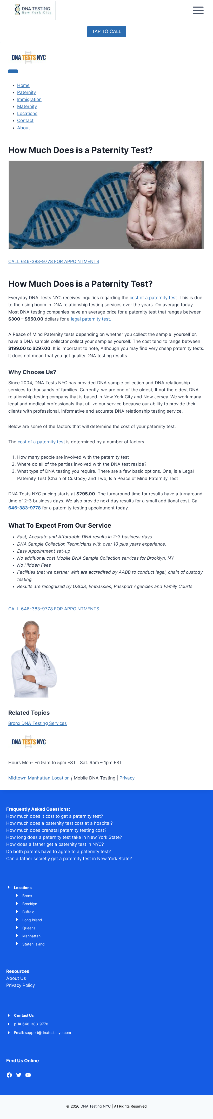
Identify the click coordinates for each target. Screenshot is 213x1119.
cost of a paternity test (152, 297)
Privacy (127, 778)
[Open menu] (198, 10)
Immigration (29, 99)
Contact (25, 120)
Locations (27, 113)
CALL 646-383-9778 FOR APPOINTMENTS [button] (53, 261)
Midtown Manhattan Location (39, 778)
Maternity (27, 106)
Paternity (26, 92)
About (23, 127)
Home (23, 85)
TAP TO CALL (106, 31)
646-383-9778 (24, 507)
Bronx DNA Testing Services (37, 723)
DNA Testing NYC (96, 1106)
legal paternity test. (91, 319)
